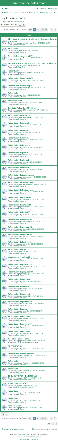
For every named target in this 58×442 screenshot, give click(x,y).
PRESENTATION (15, 346)
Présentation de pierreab (18, 160)
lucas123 (26, 214)
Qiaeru (39, 437)
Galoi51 (25, 400)
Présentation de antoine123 (20, 235)
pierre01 (26, 154)
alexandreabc (27, 184)
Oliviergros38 (27, 355)
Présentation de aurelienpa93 (20, 86)
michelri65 (26, 318)
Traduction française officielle (25, 437)
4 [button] (43, 29)
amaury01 (26, 296)
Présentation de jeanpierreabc (21, 175)
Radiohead (26, 363)
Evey (24, 95)
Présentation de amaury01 (19, 294)
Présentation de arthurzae (19, 115)
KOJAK (25, 378)
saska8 (25, 408)
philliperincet (27, 341)
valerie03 (26, 259)
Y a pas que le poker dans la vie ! (27, 342)
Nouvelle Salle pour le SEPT (20, 56)
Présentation (13, 48)
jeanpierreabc (27, 177)
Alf (24, 385)
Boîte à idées (20, 67)
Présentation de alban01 (18, 287)
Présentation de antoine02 (19, 279)
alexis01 (26, 132)
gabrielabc (26, 199)
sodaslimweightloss (29, 43)
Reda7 (25, 393)
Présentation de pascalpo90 (20, 264)
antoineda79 (27, 80)
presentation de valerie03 (19, 257)
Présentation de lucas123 (19, 212)
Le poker (19, 112)
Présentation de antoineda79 (20, 78)
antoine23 (26, 207)
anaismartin (27, 65)
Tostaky (26, 58)
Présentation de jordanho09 (20, 302)
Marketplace (20, 45)
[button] (30, 29)
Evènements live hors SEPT (25, 379)
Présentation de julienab (18, 123)
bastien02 (26, 244)
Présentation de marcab (18, 168)
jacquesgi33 (27, 274)
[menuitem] (7, 8)
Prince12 (26, 50)
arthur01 (26, 311)
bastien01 (26, 147)
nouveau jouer (14, 406)
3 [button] (40, 29)
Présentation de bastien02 (19, 242)
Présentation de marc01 (18, 138)
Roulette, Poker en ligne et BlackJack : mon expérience (32, 63)
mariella (25, 102)
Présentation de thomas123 (20, 220)
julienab (25, 125)
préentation (13, 369)
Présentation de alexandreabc (21, 182)
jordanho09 (27, 303)
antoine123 (26, 236)
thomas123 (27, 221)
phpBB (22, 434)
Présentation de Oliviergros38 (21, 354)
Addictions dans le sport (18, 339)
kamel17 (26, 251)
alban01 (25, 288)
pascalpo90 (27, 266)
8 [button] (51, 29)
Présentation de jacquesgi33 (20, 272)
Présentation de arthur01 (18, 309)
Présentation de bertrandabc (20, 190)
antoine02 (26, 281)
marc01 (25, 140)
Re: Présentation (15, 101)
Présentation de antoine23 (19, 205)
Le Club (19, 59)
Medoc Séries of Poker (18, 383)
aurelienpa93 (27, 87)
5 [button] (46, 29)
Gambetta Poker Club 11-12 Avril (22, 108)
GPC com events (29, 110)
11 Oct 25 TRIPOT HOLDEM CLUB (22, 376)
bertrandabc (27, 192)
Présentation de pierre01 (18, 153)
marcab (25, 169)
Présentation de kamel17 (18, 249)
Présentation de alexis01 (18, 130)
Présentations (21, 52)
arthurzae (26, 117)
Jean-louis (26, 348)
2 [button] (37, 29)
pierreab (26, 162)
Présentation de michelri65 (19, 316)
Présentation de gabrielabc (19, 197)
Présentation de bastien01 (19, 145)
